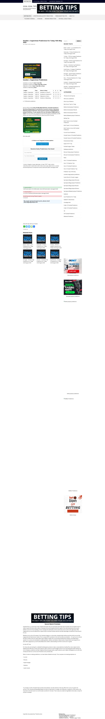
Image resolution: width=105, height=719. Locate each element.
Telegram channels (29, 18)
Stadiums (39, 18)
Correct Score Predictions (69, 132)
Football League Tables (65, 18)
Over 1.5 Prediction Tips (69, 163)
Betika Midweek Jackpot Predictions (72, 115)
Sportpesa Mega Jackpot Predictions (43, 16)
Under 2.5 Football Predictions (70, 205)
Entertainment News (68, 141)
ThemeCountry (38, 714)
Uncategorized (67, 202)
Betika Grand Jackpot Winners (70, 112)
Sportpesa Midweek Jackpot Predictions (73, 191)
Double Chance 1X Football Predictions (72, 135)
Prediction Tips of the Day (70, 171)
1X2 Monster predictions (29, 101)
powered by (32, 714)
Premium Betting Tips (61, 16)
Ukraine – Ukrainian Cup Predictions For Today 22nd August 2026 (42, 261)
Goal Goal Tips (30, 6)
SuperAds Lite (26, 714)
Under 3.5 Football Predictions (70, 208)
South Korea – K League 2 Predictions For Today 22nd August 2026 (55, 261)
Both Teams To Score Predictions (71, 125)
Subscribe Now (42, 158)
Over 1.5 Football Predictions (70, 160)
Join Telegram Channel (42, 144)
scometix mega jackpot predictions (71, 174)
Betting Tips (27, 1)
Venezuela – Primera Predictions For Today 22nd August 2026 (42, 246)
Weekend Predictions (50, 18)
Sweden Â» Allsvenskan (69, 199)
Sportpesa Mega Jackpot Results (71, 185)
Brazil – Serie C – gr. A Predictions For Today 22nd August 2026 (28, 246)
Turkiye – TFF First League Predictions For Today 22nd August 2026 (56, 246)
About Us (71, 16)
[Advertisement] (52, 30)
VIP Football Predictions (40, 1)
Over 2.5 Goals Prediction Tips (70, 169)
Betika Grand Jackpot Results (70, 110)
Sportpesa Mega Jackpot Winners (71, 188)
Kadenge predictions (68, 149)
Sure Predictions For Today (70, 196)
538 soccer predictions (69, 98)
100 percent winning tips (56, 1)
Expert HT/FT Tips (68, 143)
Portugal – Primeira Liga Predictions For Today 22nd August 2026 (28, 261)
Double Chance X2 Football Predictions (72, 138)
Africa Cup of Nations (69, 101)
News (65, 157)
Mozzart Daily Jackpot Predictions (71, 152)
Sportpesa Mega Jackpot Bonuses (71, 180)
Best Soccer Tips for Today (70, 104)
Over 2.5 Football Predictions (70, 166)
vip (64, 210)
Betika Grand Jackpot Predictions (71, 107)
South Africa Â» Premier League (71, 177)
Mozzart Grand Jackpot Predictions (72, 155)
